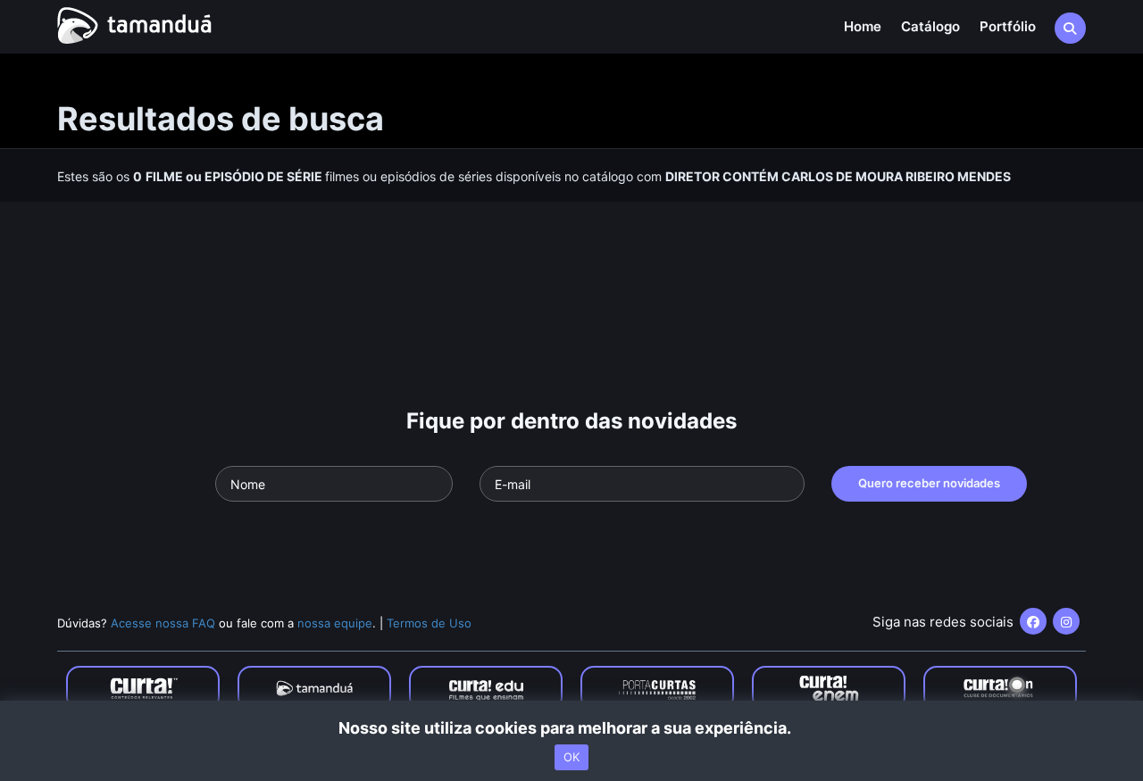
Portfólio (1008, 26)
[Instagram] (1066, 621)
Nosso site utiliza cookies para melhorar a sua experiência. (571, 728)
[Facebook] (1033, 621)
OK (571, 757)
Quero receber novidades (929, 483)
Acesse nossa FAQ (163, 623)
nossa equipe (334, 623)
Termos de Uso (429, 623)
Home (862, 26)
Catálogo (930, 26)
